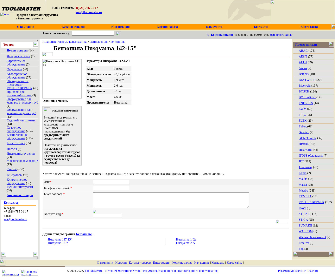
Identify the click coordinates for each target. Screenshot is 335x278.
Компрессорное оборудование (17, 136)
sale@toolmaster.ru (89, 12)
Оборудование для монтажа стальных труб (22, 100)
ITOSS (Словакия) (311, 155)
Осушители (14, 69)
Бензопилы (118, 41)
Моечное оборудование (22, 160)
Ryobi (302, 208)
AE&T (303, 56)
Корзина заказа (182, 262)
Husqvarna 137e (58, 243)
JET (301, 161)
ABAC (303, 50)
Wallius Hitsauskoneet (312, 237)
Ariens (303, 68)
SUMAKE (305, 225)
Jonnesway (305, 167)
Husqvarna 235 (185, 243)
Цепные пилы (99, 41)
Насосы (12, 149)
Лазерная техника (18, 56)
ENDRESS (306, 103)
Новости (121, 262)
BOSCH (304, 91)
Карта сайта (234, 262)
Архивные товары (54, 41)
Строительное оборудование (16, 62)
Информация (161, 262)
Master (303, 184)
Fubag (303, 126)
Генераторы (14, 175)
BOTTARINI (307, 97)
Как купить (201, 262)
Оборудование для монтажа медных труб (21, 111)
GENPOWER (307, 138)
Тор (301, 248)
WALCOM (306, 231)
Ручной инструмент (20, 186)
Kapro (303, 173)
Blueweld (305, 85)
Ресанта (304, 243)
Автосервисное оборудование (17, 75)
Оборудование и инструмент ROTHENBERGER (19, 84)
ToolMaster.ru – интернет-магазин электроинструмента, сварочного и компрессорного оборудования (151, 270)
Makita (303, 178)
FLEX (303, 120)
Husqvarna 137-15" (60, 239)
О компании (105, 262)
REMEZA (305, 196)
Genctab (304, 132)
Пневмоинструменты (21, 153)
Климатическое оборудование (17, 181)
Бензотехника (16, 143)
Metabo (303, 190)
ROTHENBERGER (311, 202)
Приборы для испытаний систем (19, 93)
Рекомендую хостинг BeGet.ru (298, 270)
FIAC (302, 114)
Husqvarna (305, 149)
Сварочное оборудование (16, 129)
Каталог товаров (140, 262)
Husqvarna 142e (186, 239)
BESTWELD (307, 79)
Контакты (218, 262)
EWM (302, 109)
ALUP (303, 62)
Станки (12, 169)
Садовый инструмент (21, 120)
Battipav (304, 74)
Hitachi (303, 144)
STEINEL (305, 213)
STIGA (303, 219)
